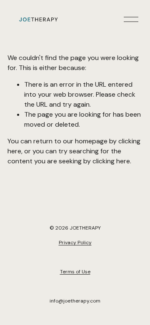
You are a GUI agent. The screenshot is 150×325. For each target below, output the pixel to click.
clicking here (111, 161)
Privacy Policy (75, 242)
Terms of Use (75, 271)
